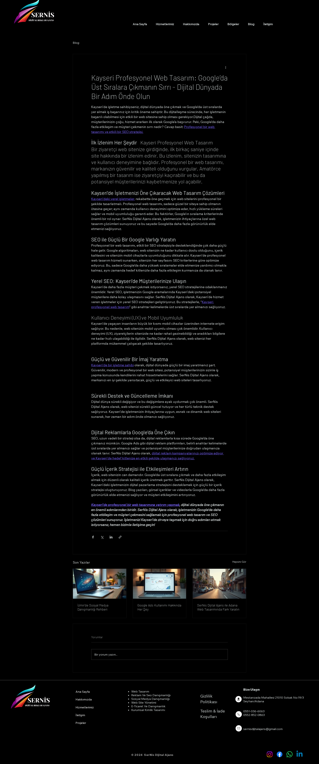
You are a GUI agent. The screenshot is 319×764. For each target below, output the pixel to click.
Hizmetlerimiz (85, 707)
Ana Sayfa (83, 691)
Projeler (81, 723)
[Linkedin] (299, 754)
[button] (233, 24)
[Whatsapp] (289, 754)
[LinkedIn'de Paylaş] (111, 537)
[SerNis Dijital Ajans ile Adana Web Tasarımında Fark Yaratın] (219, 584)
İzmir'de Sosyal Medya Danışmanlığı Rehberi (92, 607)
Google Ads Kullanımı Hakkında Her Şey (159, 607)
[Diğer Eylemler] (225, 67)
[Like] (238, 699)
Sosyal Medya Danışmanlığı (150, 699)
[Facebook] (279, 754)
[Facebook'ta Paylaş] (93, 537)
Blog (76, 43)
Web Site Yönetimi (143, 702)
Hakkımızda (84, 699)
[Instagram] (269, 754)
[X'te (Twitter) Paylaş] (102, 537)
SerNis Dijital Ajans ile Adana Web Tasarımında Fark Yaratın (218, 607)
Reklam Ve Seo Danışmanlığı (151, 695)
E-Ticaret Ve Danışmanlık (148, 706)
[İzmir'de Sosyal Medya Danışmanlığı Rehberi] (99, 584)
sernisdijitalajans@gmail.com (263, 729)
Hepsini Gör (239, 561)
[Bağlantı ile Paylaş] (120, 537)
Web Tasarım (140, 691)
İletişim (80, 715)
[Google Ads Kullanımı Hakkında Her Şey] (159, 584)
